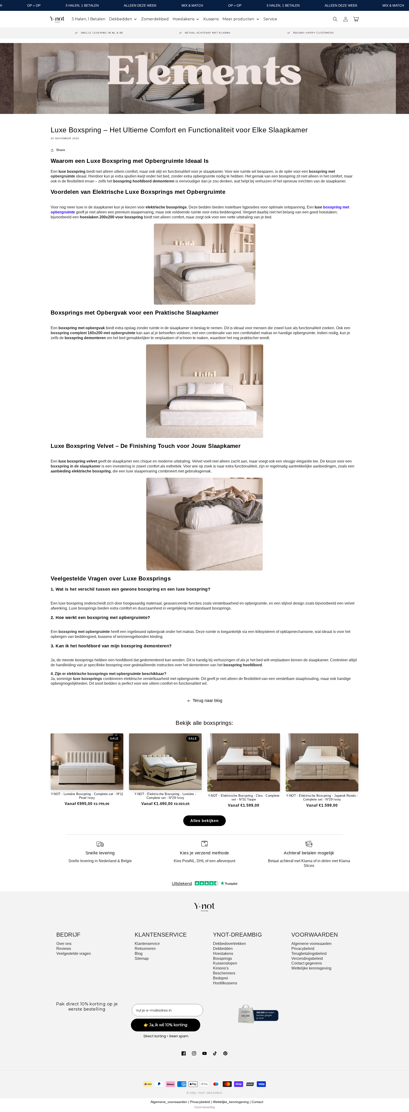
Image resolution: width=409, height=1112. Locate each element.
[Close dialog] (251, 502)
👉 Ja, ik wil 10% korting (204, 621)
